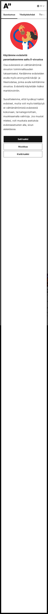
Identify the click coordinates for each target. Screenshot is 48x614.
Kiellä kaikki (23, 154)
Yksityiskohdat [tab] (27, 14)
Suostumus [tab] (9, 14)
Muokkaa (23, 146)
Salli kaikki (23, 139)
